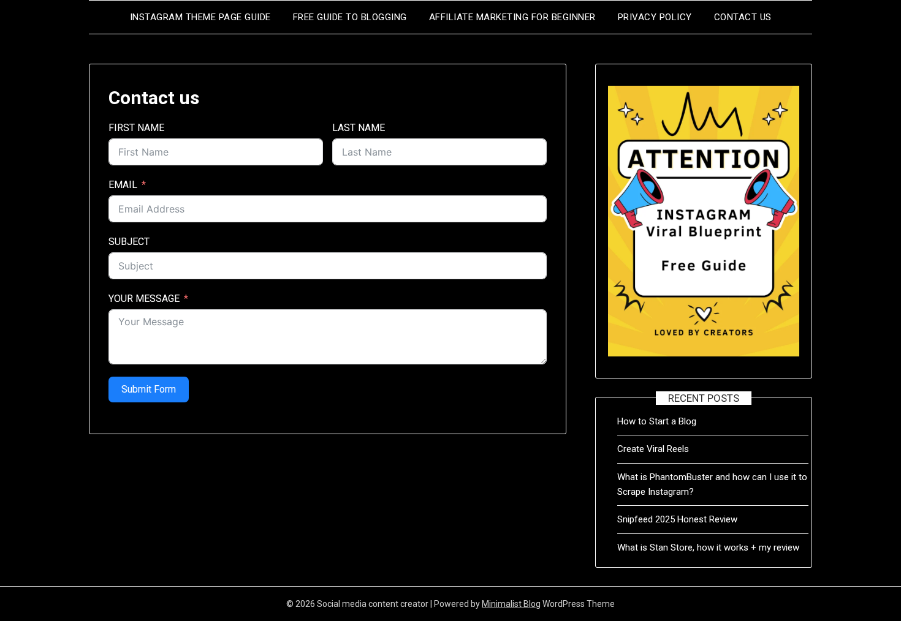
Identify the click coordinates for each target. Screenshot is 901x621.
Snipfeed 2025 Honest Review (677, 519)
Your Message (144, 298)
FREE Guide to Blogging (350, 17)
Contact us (743, 17)
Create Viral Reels (653, 448)
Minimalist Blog (511, 604)
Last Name (358, 128)
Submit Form (148, 389)
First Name (136, 128)
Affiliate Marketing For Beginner (512, 17)
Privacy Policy (655, 17)
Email (122, 184)
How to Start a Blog (656, 421)
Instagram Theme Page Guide (200, 17)
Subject (129, 241)
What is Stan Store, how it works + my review (708, 547)
